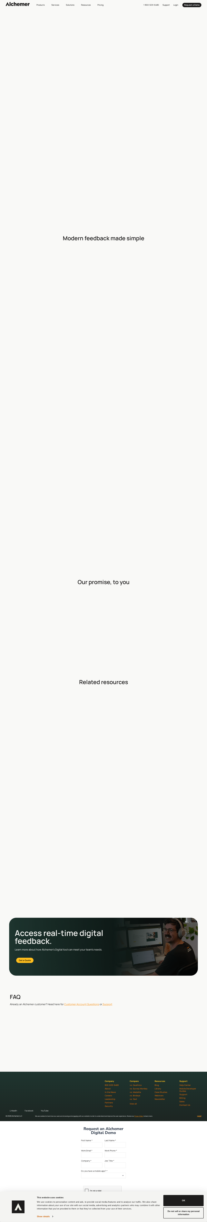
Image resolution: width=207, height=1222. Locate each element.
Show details (43, 1216)
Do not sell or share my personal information (184, 1213)
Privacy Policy (138, 1116)
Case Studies (161, 1092)
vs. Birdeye (135, 1095)
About (108, 1088)
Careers (108, 1095)
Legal (199, 1116)
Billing (182, 1098)
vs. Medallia (135, 1092)
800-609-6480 (112, 1085)
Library (158, 1088)
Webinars (159, 1095)
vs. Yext (133, 1099)
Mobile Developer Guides (187, 1089)
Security (109, 1106)
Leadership (110, 1099)
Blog (157, 1085)
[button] (42, 5)
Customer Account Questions (81, 1004)
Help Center (185, 1085)
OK (183, 1200)
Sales (182, 1101)
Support (107, 1004)
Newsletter (160, 1099)
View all (133, 1103)
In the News (110, 1092)
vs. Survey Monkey (138, 1088)
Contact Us (184, 1105)
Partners (109, 1102)
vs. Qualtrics (136, 1085)
